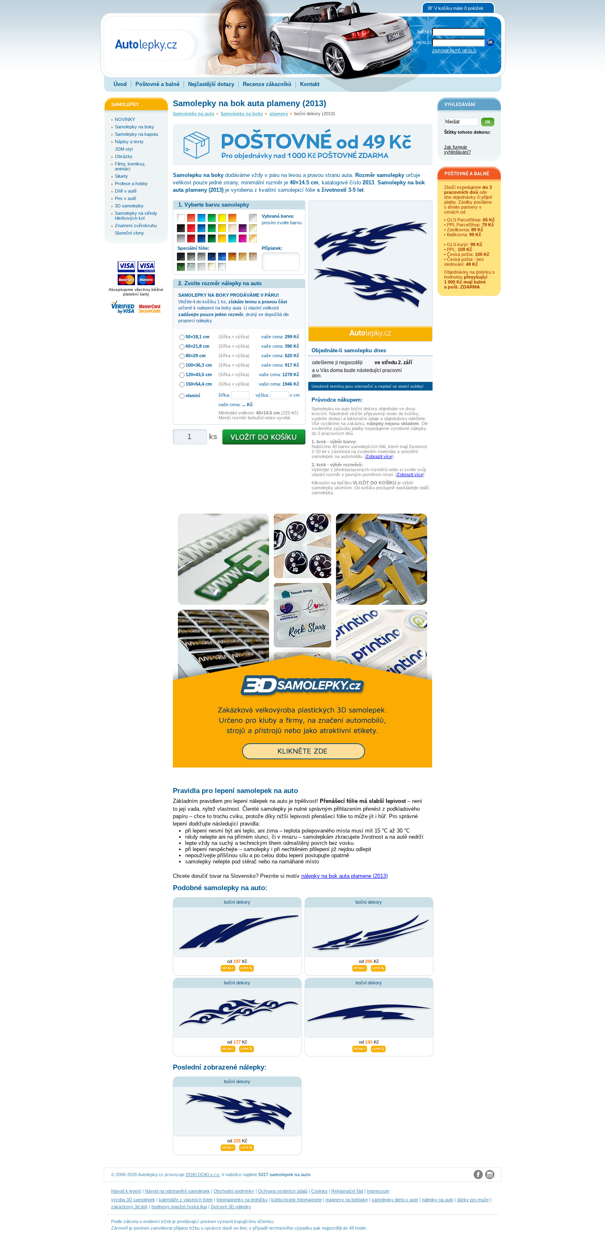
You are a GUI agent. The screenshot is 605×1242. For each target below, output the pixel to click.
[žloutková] (222, 238)
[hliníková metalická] (201, 256)
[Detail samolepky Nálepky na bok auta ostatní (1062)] (359, 967)
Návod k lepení (126, 1191)
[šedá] (181, 238)
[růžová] (242, 238)
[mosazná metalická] (253, 256)
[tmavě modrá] (201, 238)
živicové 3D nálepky (231, 1206)
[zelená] (211, 228)
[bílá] (181, 218)
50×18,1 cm (197, 336)
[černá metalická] (181, 256)
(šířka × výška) (234, 336)
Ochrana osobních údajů (282, 1191)
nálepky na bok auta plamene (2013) (344, 876)
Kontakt (309, 84)
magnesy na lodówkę (347, 1199)
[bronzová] (253, 238)
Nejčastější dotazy (211, 84)
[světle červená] (191, 218)
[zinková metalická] (191, 256)
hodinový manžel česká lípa (179, 1206)
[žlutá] (222, 228)
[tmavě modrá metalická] (211, 256)
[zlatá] (253, 228)
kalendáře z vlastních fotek (186, 1199)
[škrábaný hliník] (201, 267)
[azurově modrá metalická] (222, 256)
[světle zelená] (211, 218)
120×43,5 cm (199, 374)
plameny (279, 113)
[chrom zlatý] (211, 267)
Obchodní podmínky (234, 1191)
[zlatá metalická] (242, 256)
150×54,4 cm (199, 383)
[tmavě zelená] (211, 238)
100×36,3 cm (199, 365)
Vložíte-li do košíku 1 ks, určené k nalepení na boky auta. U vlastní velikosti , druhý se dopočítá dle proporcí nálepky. (233, 308)
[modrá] (201, 228)
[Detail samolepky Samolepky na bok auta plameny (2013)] (228, 1146)
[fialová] (242, 228)
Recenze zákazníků (267, 84)
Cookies (319, 1191)
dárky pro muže (473, 1199)
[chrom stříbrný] (222, 267)
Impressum (378, 1191)
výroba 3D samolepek (133, 1199)
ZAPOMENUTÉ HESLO (454, 51)
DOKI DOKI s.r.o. (203, 1174)
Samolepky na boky (242, 113)
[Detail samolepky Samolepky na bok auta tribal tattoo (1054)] (228, 1047)
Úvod (120, 84)
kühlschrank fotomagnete (296, 1199)
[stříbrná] (253, 218)
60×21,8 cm (197, 346)
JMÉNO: (424, 32)
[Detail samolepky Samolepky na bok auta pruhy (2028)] (228, 967)
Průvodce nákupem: (337, 400)
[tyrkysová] (232, 238)
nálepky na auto (438, 1199)
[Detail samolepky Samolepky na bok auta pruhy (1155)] (359, 1047)
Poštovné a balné (157, 84)
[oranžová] (232, 218)
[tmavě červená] (191, 238)
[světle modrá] (201, 218)
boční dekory (237, 902)
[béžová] (232, 228)
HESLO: (424, 42)
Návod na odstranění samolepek (177, 1191)
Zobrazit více (379, 456)
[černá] (181, 228)
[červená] (191, 228)
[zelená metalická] (181, 267)
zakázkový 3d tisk (129, 1206)
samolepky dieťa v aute (395, 1199)
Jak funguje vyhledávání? (457, 149)
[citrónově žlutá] (222, 218)
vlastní (193, 395)
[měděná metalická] (232, 256)
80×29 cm (196, 355)
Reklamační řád (347, 1191)
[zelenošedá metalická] (191, 267)
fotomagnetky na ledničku (242, 1199)
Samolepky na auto (193, 113)
